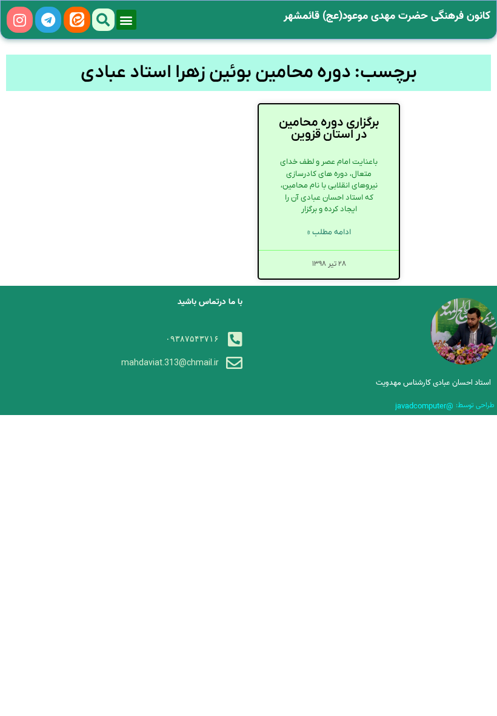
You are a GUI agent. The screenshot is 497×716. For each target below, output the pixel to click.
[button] (126, 20)
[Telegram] (48, 20)
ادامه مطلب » (329, 232)
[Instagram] (20, 20)
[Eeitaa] (77, 20)
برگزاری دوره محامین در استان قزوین (329, 129)
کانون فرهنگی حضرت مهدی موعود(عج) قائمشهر (387, 16)
